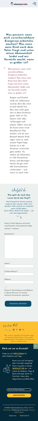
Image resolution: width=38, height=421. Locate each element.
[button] (19, 81)
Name (7, 263)
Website (7, 279)
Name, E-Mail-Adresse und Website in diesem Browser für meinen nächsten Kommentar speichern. (18, 292)
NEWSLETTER (18, 368)
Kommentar (9, 234)
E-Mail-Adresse (11, 271)
